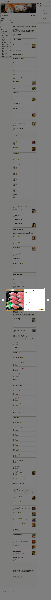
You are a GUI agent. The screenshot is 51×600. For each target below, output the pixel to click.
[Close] (44, 289)
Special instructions (28, 302)
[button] (3, 300)
